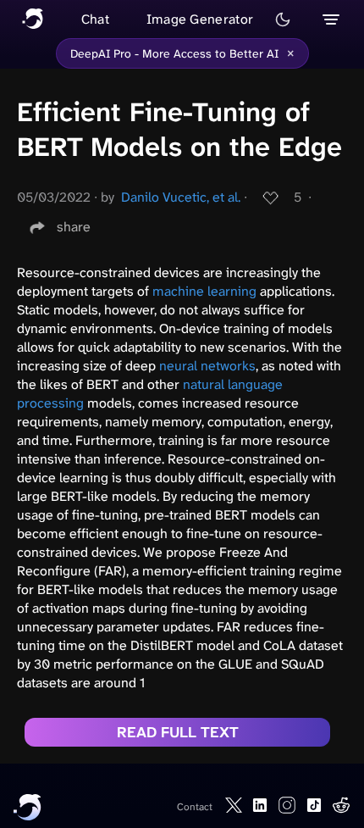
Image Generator (200, 19)
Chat (95, 19)
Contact (194, 807)
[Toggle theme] (282, 19)
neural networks (207, 366)
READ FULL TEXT (178, 732)
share (74, 227)
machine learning (204, 291)
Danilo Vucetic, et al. (180, 197)
